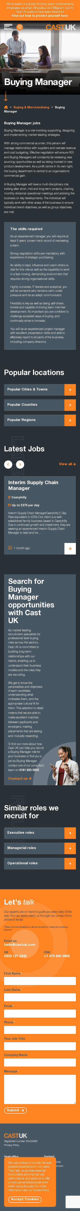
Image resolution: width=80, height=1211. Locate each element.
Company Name (15, 1055)
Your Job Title (14, 1039)
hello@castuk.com (19, 945)
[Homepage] (61, 27)
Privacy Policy (11, 1145)
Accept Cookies (25, 1199)
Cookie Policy (41, 1190)
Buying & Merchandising (31, 107)
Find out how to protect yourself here (40, 16)
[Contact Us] (19, 27)
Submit (13, 1110)
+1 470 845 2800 (57, 956)
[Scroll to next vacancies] (20, 464)
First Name (13, 973)
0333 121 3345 (15, 956)
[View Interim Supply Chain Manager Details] (70, 549)
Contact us (18, 779)
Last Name (13, 990)
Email (9, 1006)
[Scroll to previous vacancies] (8, 464)
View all (65, 464)
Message (11, 1071)
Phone (9, 1022)
